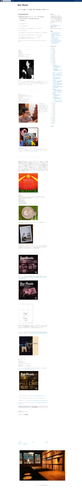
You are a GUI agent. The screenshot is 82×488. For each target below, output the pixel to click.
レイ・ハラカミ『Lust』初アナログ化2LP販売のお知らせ (57, 101)
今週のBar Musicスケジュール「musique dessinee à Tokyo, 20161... (57, 66)
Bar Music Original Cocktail (56, 32)
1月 (53, 115)
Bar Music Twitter (54, 38)
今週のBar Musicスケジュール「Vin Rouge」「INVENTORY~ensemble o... (57, 70)
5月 (53, 110)
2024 (53, 50)
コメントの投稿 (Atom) (23, 443)
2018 (53, 59)
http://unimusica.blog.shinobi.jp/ (34, 151)
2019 (53, 57)
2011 (53, 123)
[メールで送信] (32, 406)
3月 (53, 113)
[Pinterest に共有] (36, 406)
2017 (53, 60)
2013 (53, 120)
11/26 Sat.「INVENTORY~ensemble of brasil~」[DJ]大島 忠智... (57, 90)
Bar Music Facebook (55, 37)
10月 (53, 103)
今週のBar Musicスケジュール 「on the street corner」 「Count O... (57, 95)
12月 (53, 63)
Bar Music (23, 5)
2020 (53, 56)
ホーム (33, 442)
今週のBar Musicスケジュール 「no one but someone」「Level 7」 (57, 98)
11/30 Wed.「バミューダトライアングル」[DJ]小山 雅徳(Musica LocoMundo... (57, 81)
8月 (53, 106)
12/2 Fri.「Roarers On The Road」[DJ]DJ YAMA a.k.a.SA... (56, 78)
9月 (53, 104)
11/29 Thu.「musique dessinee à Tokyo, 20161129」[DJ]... (57, 84)
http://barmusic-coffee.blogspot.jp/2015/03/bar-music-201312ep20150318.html (37, 400)
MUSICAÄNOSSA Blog (55, 42)
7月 (53, 107)
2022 (53, 53)
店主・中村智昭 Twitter (55, 39)
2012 (53, 121)
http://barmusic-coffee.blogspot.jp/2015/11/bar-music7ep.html (26, 369)
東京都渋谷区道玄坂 (54, 25)
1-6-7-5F (58, 25)
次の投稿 (20, 442)
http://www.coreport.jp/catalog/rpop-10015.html (39, 333)
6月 (53, 108)
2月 (53, 114)
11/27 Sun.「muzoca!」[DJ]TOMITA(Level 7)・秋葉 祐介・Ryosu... (57, 87)
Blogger (46, 485)
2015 (53, 117)
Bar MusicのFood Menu (55, 34)
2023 (53, 52)
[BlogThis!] (33, 406)
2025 (53, 49)
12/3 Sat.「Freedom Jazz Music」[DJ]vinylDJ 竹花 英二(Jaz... (57, 75)
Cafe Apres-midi (54, 43)
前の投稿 (46, 442)
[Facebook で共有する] (35, 406)
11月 (53, 64)
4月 (53, 111)
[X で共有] (34, 406)
